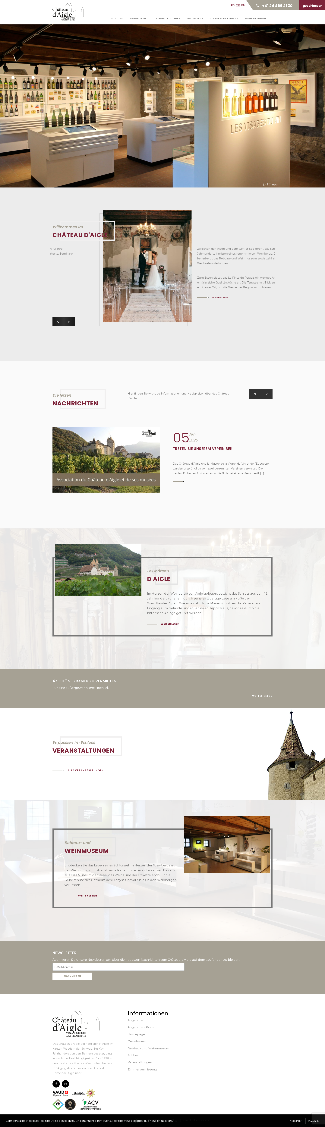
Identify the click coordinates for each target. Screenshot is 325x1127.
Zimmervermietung (223, 18)
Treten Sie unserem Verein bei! (202, 448)
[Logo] (75, 1023)
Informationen (255, 18)
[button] (58, 321)
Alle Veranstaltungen (86, 770)
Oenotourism (137, 1041)
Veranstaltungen (168, 18)
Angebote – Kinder (142, 1027)
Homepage (136, 1034)
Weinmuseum (138, 18)
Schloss (117, 18)
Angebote (194, 18)
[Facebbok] (56, 1084)
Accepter (296, 1120)
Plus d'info (313, 1120)
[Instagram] (65, 1084)
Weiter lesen (77, 94)
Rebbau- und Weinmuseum (148, 1048)
